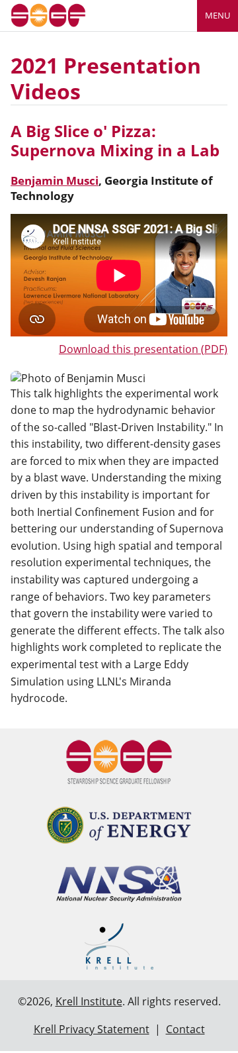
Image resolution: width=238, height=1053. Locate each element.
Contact (185, 1029)
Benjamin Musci (55, 180)
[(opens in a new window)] (118, 825)
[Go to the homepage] (48, 14)
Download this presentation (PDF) (143, 349)
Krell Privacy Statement (91, 1029)
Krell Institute (89, 1001)
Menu (217, 15)
